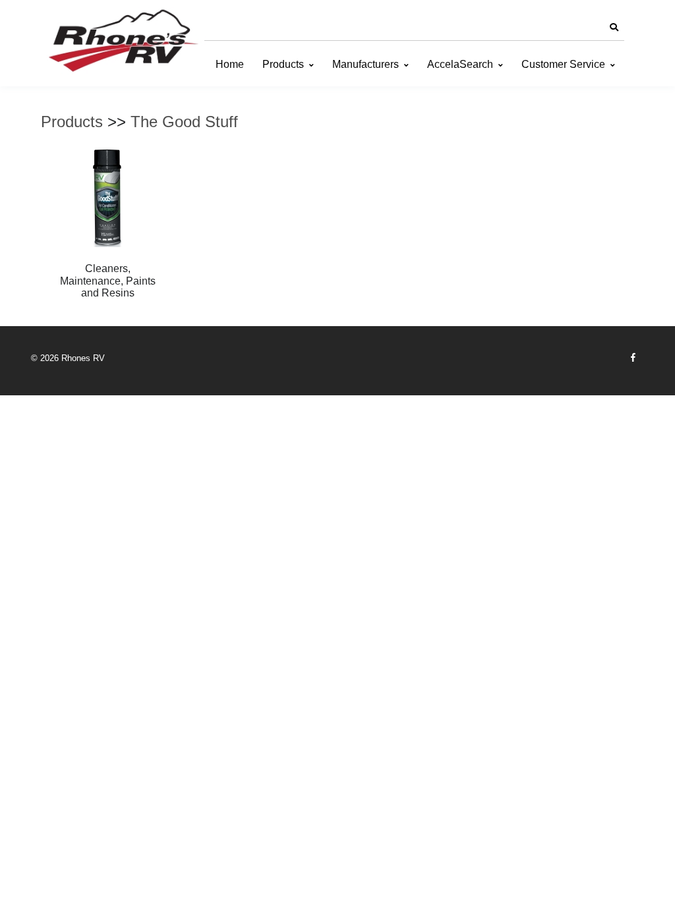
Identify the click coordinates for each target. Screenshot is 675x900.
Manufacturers (365, 64)
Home (230, 64)
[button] (613, 27)
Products (283, 64)
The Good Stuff (184, 121)
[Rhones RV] (123, 41)
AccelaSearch (460, 64)
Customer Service (563, 64)
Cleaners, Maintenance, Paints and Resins (108, 280)
